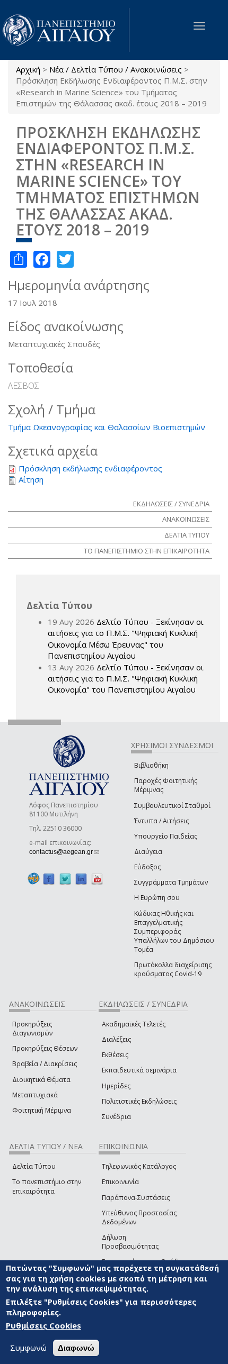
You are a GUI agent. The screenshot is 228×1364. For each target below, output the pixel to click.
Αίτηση (31, 479)
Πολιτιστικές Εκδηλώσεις (139, 1101)
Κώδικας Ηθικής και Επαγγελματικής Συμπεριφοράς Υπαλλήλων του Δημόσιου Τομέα (174, 931)
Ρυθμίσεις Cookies (43, 1325)
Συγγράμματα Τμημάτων (171, 882)
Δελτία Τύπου (34, 1166)
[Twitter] (65, 878)
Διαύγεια (148, 851)
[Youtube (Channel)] (97, 878)
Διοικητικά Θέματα (41, 1079)
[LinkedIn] (81, 878)
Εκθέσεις (115, 1054)
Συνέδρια (116, 1116)
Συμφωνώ (28, 1347)
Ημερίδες (116, 1085)
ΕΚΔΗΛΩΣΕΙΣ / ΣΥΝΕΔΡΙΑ (171, 503)
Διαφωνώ (76, 1347)
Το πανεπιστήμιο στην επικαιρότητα (46, 1186)
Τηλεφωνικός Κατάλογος (139, 1166)
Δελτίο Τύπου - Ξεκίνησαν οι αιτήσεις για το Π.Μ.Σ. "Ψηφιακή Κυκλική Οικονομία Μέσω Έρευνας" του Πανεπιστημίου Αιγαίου (126, 638)
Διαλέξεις (116, 1039)
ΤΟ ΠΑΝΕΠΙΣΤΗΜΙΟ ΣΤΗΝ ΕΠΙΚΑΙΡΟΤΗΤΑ (146, 551)
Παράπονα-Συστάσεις (136, 1197)
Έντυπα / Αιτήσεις (161, 820)
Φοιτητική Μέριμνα (41, 1110)
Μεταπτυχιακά (35, 1094)
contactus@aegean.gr (64, 852)
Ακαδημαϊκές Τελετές (133, 1024)
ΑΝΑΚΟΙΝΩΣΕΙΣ (185, 519)
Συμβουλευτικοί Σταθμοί (172, 805)
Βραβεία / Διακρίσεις (44, 1063)
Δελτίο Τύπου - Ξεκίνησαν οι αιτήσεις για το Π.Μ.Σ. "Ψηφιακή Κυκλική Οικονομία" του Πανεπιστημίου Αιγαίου (126, 678)
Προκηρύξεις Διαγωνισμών (32, 1029)
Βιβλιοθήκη (151, 765)
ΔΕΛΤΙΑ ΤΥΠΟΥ (186, 535)
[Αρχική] (64, 30)
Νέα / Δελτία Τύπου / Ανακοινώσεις (115, 69)
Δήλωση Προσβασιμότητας (130, 1242)
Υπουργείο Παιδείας (165, 836)
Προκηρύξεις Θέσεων (44, 1048)
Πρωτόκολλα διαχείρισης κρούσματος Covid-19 (173, 969)
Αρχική (28, 69)
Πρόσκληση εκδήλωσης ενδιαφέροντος (90, 468)
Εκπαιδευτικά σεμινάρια (139, 1070)
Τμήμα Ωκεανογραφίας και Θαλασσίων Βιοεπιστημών (106, 427)
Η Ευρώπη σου (157, 897)
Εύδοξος (147, 866)
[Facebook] (49, 878)
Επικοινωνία (120, 1181)
